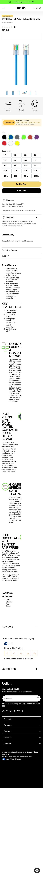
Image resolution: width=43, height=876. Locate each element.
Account (7, 743)
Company (8, 725)
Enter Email (7, 698)
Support (5, 256)
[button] (33, 7)
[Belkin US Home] (21, 7)
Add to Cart (21, 184)
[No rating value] (7, 27)
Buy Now (21, 190)
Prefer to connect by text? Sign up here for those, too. (21, 705)
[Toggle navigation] (3, 7)
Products (8, 719)
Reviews (7, 627)
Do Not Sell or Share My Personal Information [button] (17, 757)
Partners (7, 737)
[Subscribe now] (38, 697)
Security (6, 754)
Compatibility (8, 235)
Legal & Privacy (32, 752)
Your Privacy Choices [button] (13, 759)
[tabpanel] (21, 63)
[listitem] (3, 710)
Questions (9, 669)
